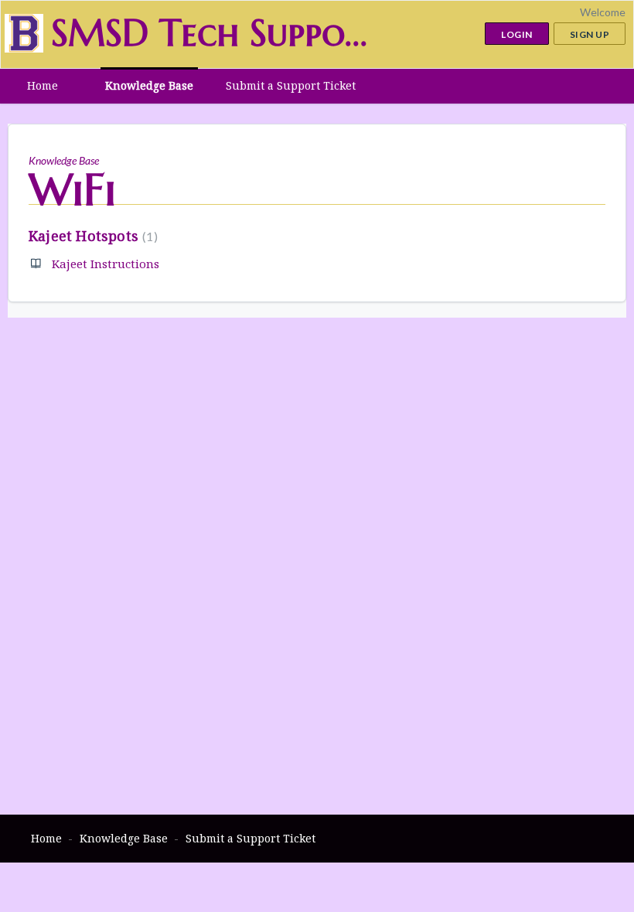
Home (42, 85)
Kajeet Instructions (105, 263)
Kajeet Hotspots (91, 235)
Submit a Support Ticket (291, 85)
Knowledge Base (149, 85)
